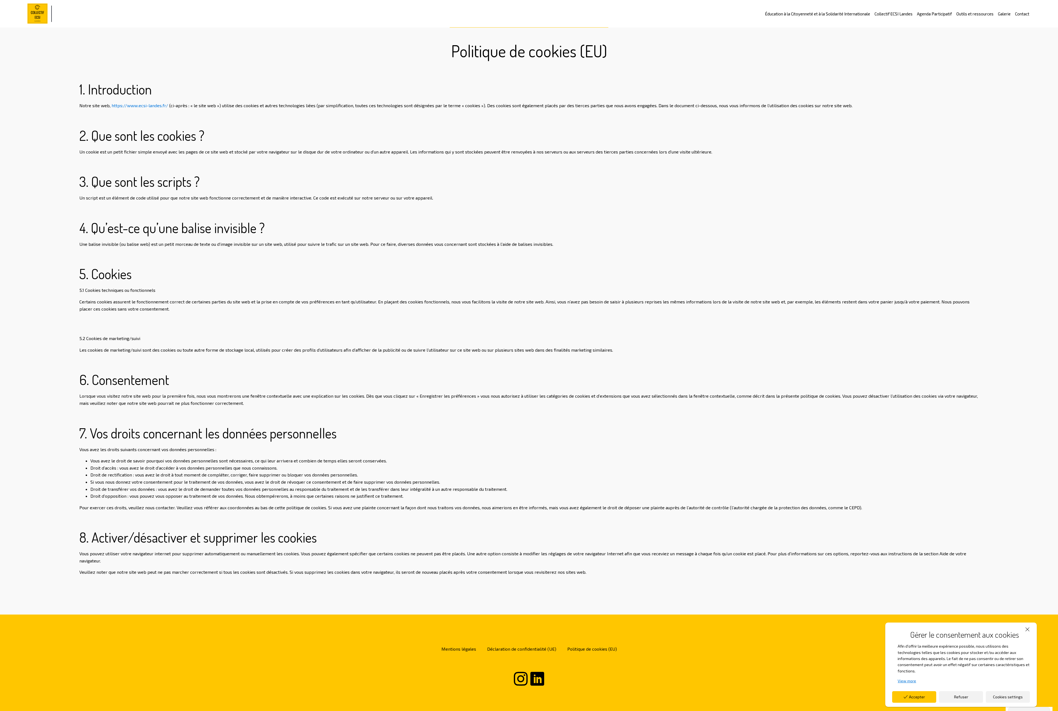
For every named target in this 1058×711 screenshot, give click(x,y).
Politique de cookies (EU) (592, 648)
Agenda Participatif (934, 13)
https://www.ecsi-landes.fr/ (140, 105)
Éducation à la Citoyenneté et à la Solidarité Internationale (817, 13)
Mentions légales (458, 648)
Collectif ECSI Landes (894, 13)
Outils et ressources (975, 13)
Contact (1022, 13)
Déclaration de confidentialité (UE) (521, 648)
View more (907, 680)
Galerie (1004, 13)
